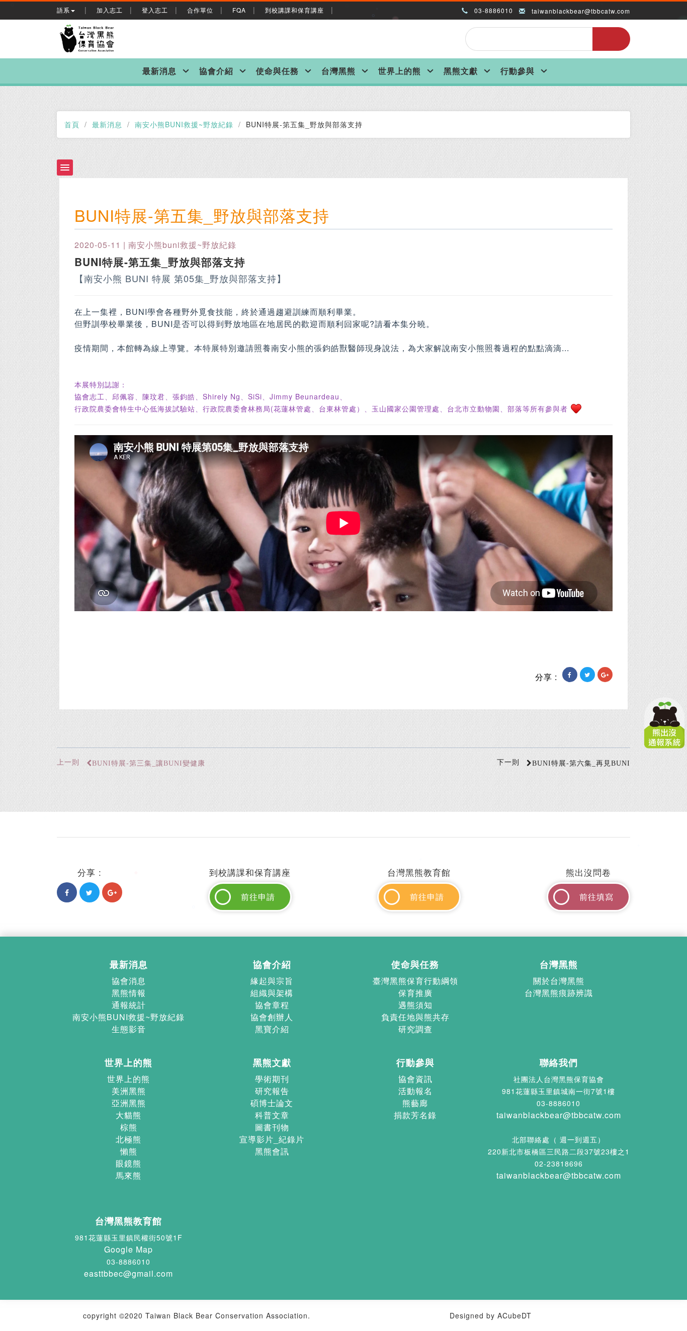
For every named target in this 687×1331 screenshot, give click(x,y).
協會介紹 (216, 70)
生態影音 (129, 1029)
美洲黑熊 (129, 1091)
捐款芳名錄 (415, 1115)
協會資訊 (415, 1079)
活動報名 (415, 1091)
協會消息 (129, 980)
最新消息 (159, 70)
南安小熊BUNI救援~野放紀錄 (184, 124)
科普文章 (272, 1115)
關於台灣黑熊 (558, 980)
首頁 (71, 124)
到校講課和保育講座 (294, 10)
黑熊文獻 (461, 70)
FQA (239, 10)
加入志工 (110, 10)
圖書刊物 (272, 1127)
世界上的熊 (399, 70)
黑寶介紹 (272, 1029)
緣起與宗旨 (271, 980)
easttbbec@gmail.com (128, 1273)
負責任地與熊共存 (415, 1017)
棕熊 (128, 1127)
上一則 (131, 762)
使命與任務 (277, 70)
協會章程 (272, 1005)
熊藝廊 (415, 1103)
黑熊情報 (129, 993)
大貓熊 (128, 1115)
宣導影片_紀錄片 (271, 1139)
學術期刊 (272, 1079)
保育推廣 (415, 993)
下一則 (563, 762)
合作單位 (200, 10)
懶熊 (128, 1151)
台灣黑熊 (338, 70)
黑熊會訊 (272, 1151)
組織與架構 (271, 993)
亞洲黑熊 (129, 1103)
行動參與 (517, 70)
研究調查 (415, 1029)
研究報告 (272, 1091)
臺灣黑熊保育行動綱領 (415, 980)
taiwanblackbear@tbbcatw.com (581, 11)
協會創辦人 (271, 1017)
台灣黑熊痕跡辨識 (559, 993)
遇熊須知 (415, 1005)
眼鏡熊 (128, 1163)
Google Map (128, 1249)
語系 (63, 10)
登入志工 (155, 10)
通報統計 (129, 1005)
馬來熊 (128, 1175)
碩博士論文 (271, 1103)
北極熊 (128, 1139)
